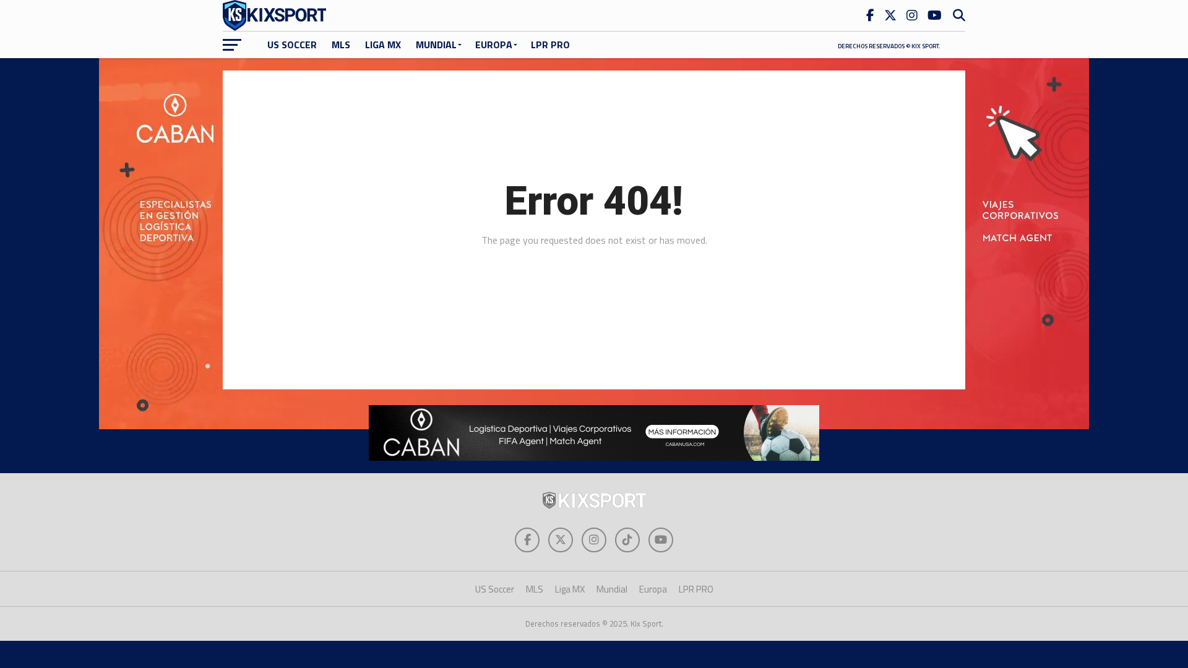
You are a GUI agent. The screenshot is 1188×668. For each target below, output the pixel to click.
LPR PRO (550, 44)
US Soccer (292, 44)
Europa (493, 44)
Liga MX (383, 44)
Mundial (436, 44)
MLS (341, 44)
